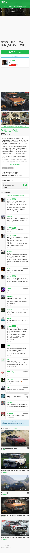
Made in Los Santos (6, 547)
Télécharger (16, 52)
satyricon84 (10, 216)
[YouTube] (9, 62)
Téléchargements (7, 131)
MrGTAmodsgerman (12, 372)
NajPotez (12, 61)
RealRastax (10, 379)
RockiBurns (10, 402)
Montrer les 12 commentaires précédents (15, 195)
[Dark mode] (25, 6)
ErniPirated (10, 413)
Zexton (9, 345)
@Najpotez (10, 253)
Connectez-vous (19, 422)
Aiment (16, 131)
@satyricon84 (10, 201)
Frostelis (9, 268)
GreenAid (9, 309)
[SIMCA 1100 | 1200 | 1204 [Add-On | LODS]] (15, 101)
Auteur (13, 199)
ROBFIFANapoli (11, 289)
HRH (8, 387)
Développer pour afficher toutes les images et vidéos (15, 126)
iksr (8, 359)
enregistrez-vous (6, 423)
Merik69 (9, 318)
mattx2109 (9, 395)
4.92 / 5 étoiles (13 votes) (6, 134)
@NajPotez (10, 298)
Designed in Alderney (6, 546)
